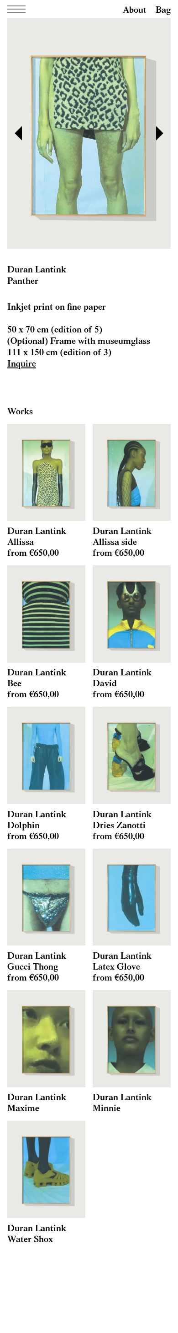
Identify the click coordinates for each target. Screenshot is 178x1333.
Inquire (21, 363)
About (135, 9)
